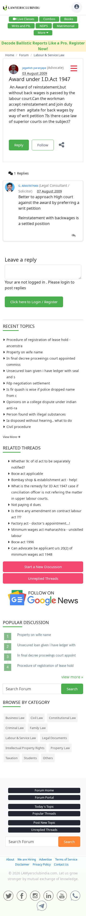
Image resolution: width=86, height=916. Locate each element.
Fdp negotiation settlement (28, 383)
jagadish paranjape (34, 68)
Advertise (45, 859)
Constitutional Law (62, 718)
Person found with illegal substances (36, 414)
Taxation (11, 758)
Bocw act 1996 (22, 542)
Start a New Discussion (43, 566)
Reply (18, 145)
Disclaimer (22, 864)
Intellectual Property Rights (24, 748)
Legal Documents (54, 738)
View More (10, 437)
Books (68, 19)
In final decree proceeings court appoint (46, 655)
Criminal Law (14, 728)
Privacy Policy (42, 864)
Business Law (14, 718)
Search (72, 688)
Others (48, 758)
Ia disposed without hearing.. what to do (39, 420)
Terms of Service (66, 859)
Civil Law (37, 718)
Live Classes (25, 19)
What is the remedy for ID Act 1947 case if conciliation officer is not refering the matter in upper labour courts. (46, 492)
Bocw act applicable (27, 473)
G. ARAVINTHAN (28, 185)
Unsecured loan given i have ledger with (46, 645)
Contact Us (61, 864)
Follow (42, 145)
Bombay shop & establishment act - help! (44, 479)
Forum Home (44, 790)
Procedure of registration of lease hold (45, 666)
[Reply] (73, 235)
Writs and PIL (21, 26)
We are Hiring (26, 859)
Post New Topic (44, 822)
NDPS (44, 26)
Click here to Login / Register (34, 301)
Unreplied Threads (43, 578)
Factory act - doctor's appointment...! (40, 523)
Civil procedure (18, 426)
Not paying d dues (26, 504)
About (10, 859)
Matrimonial (65, 26)
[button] (73, 69)
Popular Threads (44, 813)
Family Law (38, 728)
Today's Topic (44, 806)
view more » (72, 677)
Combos (49, 19)
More (41, 32)
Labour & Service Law (20, 738)
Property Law (60, 748)
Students (30, 758)
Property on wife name (24, 352)
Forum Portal (44, 797)
